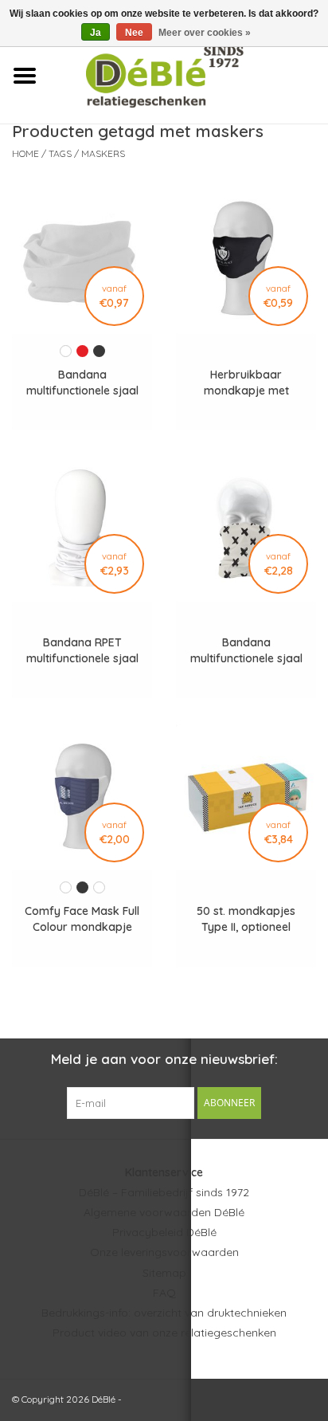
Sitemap (164, 1273)
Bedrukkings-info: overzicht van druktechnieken (164, 1312)
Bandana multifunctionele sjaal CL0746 (82, 382)
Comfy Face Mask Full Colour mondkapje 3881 (82, 919)
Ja (95, 32)
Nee (134, 32)
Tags (60, 153)
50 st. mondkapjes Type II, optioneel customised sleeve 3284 (246, 919)
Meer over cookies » (204, 32)
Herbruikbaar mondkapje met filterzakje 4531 (246, 382)
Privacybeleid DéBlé (164, 1232)
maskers (103, 153)
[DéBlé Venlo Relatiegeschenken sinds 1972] (188, 75)
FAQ (164, 1293)
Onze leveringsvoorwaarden (164, 1252)
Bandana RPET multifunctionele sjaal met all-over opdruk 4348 (82, 650)
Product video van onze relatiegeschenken (164, 1332)
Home (25, 153)
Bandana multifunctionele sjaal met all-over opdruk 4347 (246, 650)
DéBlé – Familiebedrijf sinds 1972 (164, 1192)
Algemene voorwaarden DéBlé (164, 1212)
